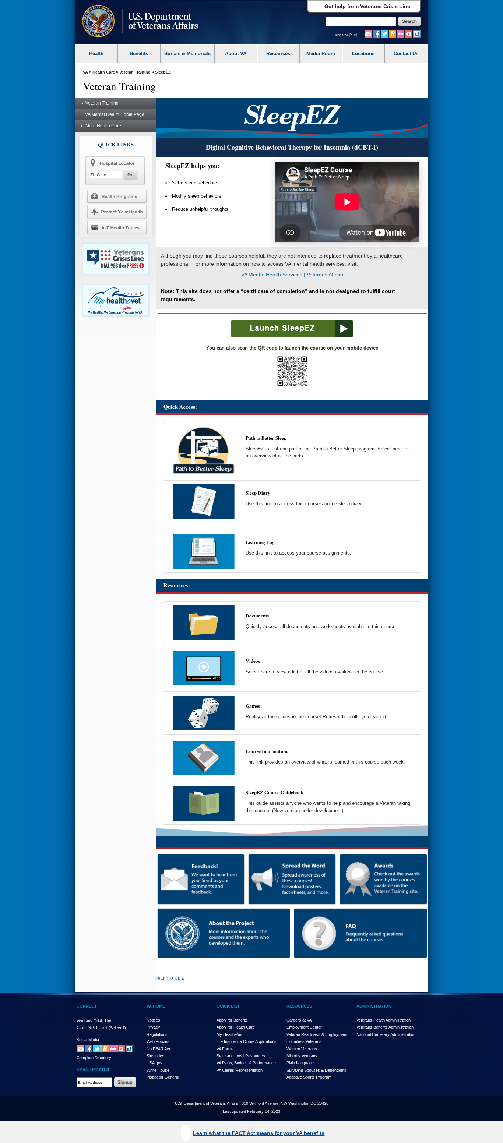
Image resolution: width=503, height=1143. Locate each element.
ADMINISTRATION (373, 1006)
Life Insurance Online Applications (247, 1041)
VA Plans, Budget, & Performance (246, 1063)
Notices (153, 1020)
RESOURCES (299, 1006)
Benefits (139, 53)
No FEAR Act (158, 1049)
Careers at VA (299, 1020)
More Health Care (103, 125)
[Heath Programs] (117, 195)
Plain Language (300, 1063)
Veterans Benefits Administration (385, 1027)
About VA (235, 53)
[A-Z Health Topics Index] (117, 227)
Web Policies (158, 1041)
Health (96, 53)
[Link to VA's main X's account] (97, 1048)
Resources (278, 53)
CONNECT (87, 1006)
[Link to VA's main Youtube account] (409, 33)
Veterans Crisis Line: (95, 1021)
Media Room (320, 53)
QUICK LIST (228, 1006)
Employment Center (304, 1027)
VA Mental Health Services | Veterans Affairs (292, 274)
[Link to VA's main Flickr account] (401, 33)
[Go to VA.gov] (138, 21)
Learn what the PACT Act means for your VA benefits (258, 1133)
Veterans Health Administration (383, 1020)
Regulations (157, 1034)
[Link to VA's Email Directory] (368, 33)
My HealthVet (229, 1034)
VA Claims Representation (240, 1070)
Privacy (153, 1027)
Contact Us (406, 53)
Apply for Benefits (232, 1020)
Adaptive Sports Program (308, 1077)
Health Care (103, 72)
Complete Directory (94, 1057)
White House (158, 1070)
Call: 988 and (92, 1027)
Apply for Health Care (236, 1027)
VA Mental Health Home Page (114, 114)
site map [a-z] (346, 35)
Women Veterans (301, 1049)
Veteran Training (135, 72)
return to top (169, 978)
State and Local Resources (241, 1056)
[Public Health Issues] (117, 211)
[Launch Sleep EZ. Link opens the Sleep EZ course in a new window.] (292, 335)
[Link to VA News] (392, 33)
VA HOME (156, 1006)
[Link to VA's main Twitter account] (384, 33)
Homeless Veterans (303, 1041)
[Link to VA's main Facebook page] (376, 33)
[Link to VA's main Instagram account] (417, 33)
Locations (363, 53)
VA (85, 72)
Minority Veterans (301, 1056)
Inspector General (163, 1077)
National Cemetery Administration (385, 1034)
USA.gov (154, 1063)
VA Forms (225, 1049)
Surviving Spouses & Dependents (316, 1070)
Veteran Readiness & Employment (316, 1034)
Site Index (155, 1056)
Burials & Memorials (187, 53)
